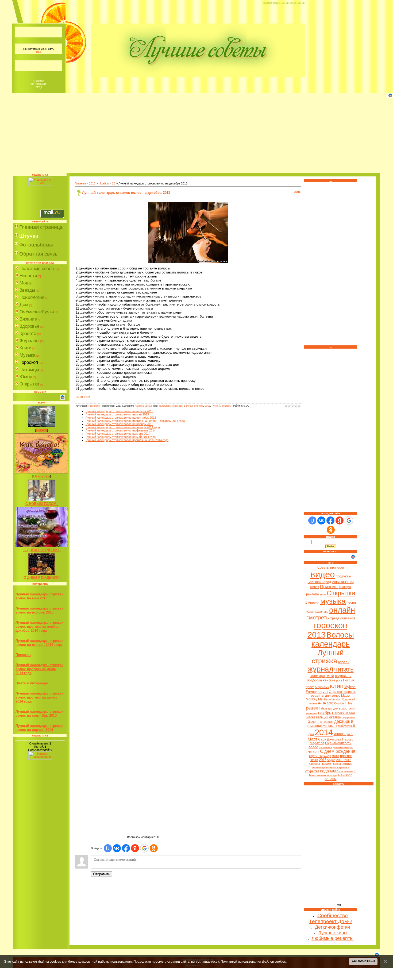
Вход (39, 86)
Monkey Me (314, 699)
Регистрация (38, 83)
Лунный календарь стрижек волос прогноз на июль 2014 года (39, 669)
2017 (347, 760)
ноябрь (324, 713)
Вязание (28, 319)
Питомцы (29, 369)
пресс (310, 687)
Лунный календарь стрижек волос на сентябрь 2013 (39, 713)
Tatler (334, 771)
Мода (25, 283)
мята (335, 756)
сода (324, 771)
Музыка (27, 355)
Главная (38, 80)
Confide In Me (343, 703)
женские (329, 680)
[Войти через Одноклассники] (154, 848)
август (323, 692)
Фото (314, 760)
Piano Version (332, 699)
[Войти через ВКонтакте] (117, 848)
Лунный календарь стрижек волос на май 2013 (39, 596)
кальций (322, 717)
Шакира (345, 587)
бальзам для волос (334, 708)
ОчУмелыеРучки (37, 311)
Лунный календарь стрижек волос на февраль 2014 (121, 430)
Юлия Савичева (317, 611)
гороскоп (177, 405)
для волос (332, 695)
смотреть (317, 617)
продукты (343, 576)
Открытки (29, 384)
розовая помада (326, 775)
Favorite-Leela (143, 405)
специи (347, 764)
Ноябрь (104, 183)
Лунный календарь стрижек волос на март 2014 (118, 433)
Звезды (27, 290)
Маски (345, 695)
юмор (327, 756)
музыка (333, 601)
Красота (28, 333)
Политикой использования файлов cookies (253, 961)
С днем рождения (337, 751)
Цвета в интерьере (32, 683)
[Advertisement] (196, 135)
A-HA (322, 703)
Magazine (317, 743)
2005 (330, 703)
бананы (331, 779)
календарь (165, 405)
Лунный (216, 405)
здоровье (348, 717)
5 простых (322, 687)
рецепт (313, 708)
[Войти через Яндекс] (135, 848)
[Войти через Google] (144, 848)
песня (351, 602)
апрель (343, 662)
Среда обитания (342, 618)
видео (322, 574)
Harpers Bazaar (343, 713)
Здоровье (29, 326)
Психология (32, 297)
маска (310, 717)
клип (337, 685)
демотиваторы (343, 747)
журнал (320, 669)
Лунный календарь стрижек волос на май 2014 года (121, 436)
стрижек (326, 722)
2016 (322, 760)
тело (323, 594)
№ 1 (350, 734)
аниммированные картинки (330, 767)
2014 (324, 732)
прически (337, 567)
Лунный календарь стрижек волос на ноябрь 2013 (39, 610)
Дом (24, 304)
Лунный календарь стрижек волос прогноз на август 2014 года (39, 697)
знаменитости (341, 743)
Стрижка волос (340, 692)
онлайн (342, 610)
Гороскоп (29, 362)
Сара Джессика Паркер (335, 739)
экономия (325, 747)
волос (313, 747)
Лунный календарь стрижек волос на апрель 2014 (39, 728)
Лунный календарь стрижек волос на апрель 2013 (119, 411)
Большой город (319, 582)
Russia (336, 763)
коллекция (318, 676)
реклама (312, 594)
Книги (26, 347)
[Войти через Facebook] (126, 848)
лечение (311, 713)
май (330, 675)
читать (344, 669)
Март (312, 739)
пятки (351, 708)
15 (354, 691)
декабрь (226, 405)
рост (339, 680)
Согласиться (363, 960)
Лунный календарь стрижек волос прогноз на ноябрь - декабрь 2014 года (39, 626)
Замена (313, 722)
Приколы (23, 655)
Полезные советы (38, 268)
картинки (316, 756)
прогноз (346, 756)
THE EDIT (312, 751)
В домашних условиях (330, 724)
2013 (92, 183)
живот (314, 587)
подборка (314, 680)
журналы (343, 676)
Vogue (331, 760)
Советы (323, 567)
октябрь (335, 717)
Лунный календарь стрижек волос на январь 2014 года (39, 643)
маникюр (345, 775)
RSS (39, 51)
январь (340, 734)
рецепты (317, 695)
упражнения (343, 582)
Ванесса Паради (320, 763)
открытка (312, 771)
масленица (345, 771)
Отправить (101, 874)
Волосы (188, 405)
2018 (340, 760)
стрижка (198, 405)
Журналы (29, 340)
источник (83, 397)
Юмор (26, 376)
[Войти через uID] (108, 848)
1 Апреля (312, 602)
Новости (28, 275)
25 (113, 183)
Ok (327, 743)
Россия (349, 680)
